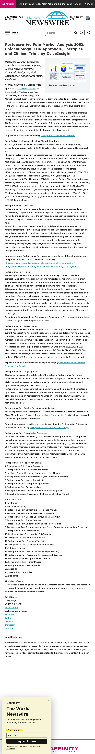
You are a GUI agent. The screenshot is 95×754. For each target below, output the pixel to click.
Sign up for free (26, 741)
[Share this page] (88, 32)
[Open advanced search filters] (81, 33)
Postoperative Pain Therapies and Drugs (49, 427)
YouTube (9, 628)
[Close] (48, 700)
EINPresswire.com (27, 88)
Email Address (14, 730)
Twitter (8, 618)
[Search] (76, 33)
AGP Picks (8, 4)
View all (89, 4)
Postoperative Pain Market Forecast (58, 135)
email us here (11, 607)
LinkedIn (9, 621)
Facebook (10, 614)
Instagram (10, 625)
